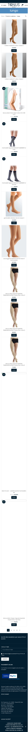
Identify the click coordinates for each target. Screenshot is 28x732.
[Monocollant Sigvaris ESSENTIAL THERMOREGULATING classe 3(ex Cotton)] (14, 279)
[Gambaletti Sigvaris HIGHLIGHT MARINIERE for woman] (14, 169)
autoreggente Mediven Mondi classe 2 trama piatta (14, 259)
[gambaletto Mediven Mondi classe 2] (14, 204)
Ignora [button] (25, 726)
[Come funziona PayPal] (9, 676)
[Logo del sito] (14, 5)
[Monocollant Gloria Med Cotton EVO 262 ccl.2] (14, 98)
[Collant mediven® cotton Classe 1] (14, 65)
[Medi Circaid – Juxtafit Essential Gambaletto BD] (14, 431)
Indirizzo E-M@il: (5, 646)
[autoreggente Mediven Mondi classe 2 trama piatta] (14, 241)
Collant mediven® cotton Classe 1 (14, 79)
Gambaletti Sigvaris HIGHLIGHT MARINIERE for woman (14, 183)
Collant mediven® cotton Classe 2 (14, 45)
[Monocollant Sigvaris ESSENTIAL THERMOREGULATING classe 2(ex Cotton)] (14, 314)
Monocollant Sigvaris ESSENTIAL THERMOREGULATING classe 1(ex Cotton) (14, 364)
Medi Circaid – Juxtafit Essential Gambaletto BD (14, 491)
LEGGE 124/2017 (6, 719)
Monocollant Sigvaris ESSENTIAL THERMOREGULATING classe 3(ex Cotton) (14, 294)
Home (2, 16)
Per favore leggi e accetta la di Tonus (13, 654)
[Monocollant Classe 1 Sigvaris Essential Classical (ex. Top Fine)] (14, 558)
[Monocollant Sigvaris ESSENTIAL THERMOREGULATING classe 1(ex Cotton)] (14, 349)
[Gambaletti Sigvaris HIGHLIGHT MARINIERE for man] (14, 134)
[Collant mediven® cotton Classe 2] (14, 31)
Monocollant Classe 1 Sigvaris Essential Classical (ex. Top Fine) (14, 619)
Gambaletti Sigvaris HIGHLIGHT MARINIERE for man (14, 148)
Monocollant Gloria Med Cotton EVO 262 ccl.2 (14, 113)
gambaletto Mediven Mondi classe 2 (14, 218)
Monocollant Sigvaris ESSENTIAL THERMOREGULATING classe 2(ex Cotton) (14, 329)
